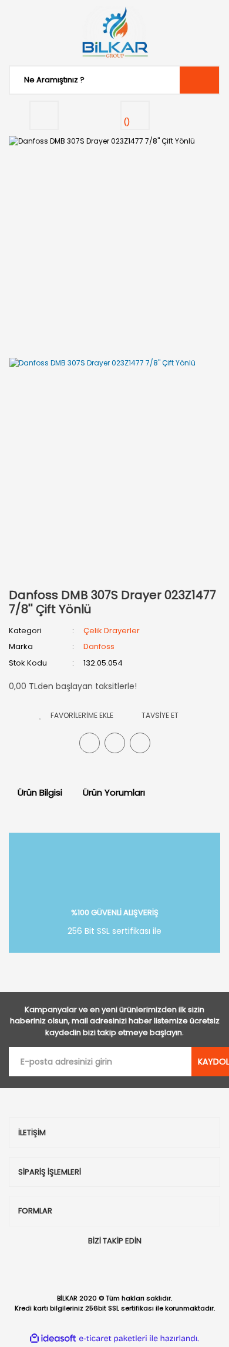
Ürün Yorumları (114, 792)
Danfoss (98, 646)
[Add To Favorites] (76, 715)
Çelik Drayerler (111, 630)
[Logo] (114, 32)
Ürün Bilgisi (40, 792)
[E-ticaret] (113, 1338)
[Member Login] (44, 115)
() (127, 122)
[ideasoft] (52, 1338)
